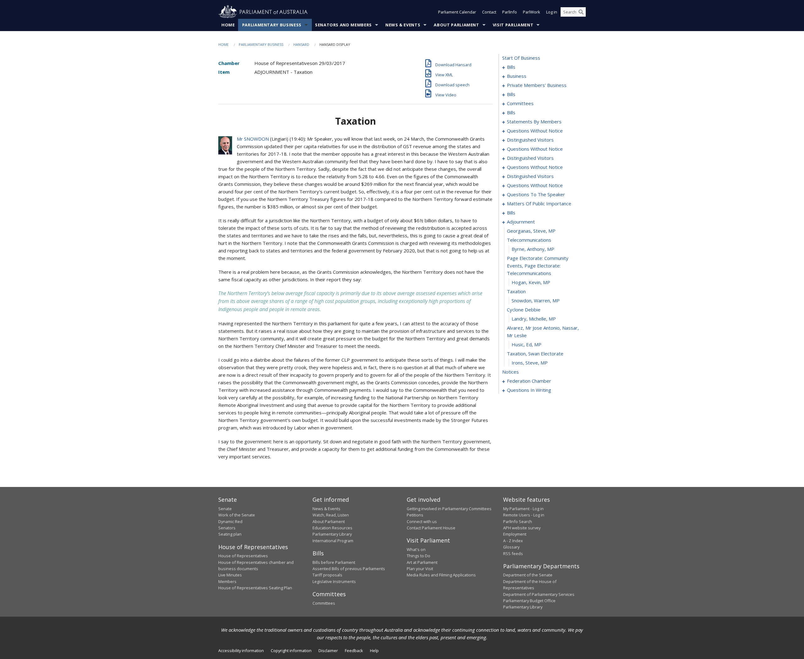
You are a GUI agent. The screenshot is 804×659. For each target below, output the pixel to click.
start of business (521, 58)
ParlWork (531, 12)
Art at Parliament (422, 562)
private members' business (537, 85)
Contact (489, 12)
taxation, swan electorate (535, 353)
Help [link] (374, 650)
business (516, 76)
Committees (323, 603)
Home (228, 25)
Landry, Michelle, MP (534, 319)
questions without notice (535, 130)
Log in (551, 12)
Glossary (511, 547)
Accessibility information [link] (241, 650)
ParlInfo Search (517, 521)
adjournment (521, 222)
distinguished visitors (530, 140)
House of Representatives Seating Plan (255, 588)
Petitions (415, 515)
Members (227, 581)
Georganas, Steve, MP (531, 231)
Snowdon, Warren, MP (536, 300)
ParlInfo (509, 12)
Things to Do (418, 556)
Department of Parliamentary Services (538, 594)
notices (510, 372)
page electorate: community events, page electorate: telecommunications (537, 265)
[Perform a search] (581, 12)
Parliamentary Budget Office (529, 600)
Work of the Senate (236, 515)
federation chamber (529, 381)
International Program (332, 540)
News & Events (402, 25)
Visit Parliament (513, 25)
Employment (514, 534)
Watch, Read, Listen (330, 515)
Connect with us (422, 521)
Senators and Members (343, 25)
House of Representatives (243, 556)
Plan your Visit (420, 568)
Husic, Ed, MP (526, 344)
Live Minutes (230, 575)
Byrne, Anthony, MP (533, 249)
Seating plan (230, 534)
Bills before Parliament (333, 562)
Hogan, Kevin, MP (531, 282)
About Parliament (456, 25)
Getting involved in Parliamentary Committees (449, 508)
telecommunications (529, 240)
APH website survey (522, 528)
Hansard (301, 44)
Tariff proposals (327, 575)
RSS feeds (513, 553)
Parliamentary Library (332, 534)
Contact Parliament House (431, 528)
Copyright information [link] (291, 650)
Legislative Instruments (334, 581)
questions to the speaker (536, 194)
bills (511, 67)
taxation (516, 291)
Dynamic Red (230, 521)
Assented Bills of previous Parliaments (348, 568)
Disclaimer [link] (328, 650)
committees (520, 103)
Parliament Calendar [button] (457, 12)
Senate (225, 508)
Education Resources (332, 528)
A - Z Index (513, 540)
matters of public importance (539, 203)
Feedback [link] (354, 650)
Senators (227, 528)
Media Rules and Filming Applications (441, 575)
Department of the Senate (527, 575)
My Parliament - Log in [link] (523, 508)
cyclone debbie (524, 309)
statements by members (534, 121)
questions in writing (529, 390)
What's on (416, 549)
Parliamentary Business (272, 25)
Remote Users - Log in (523, 515)
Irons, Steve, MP (530, 362)
